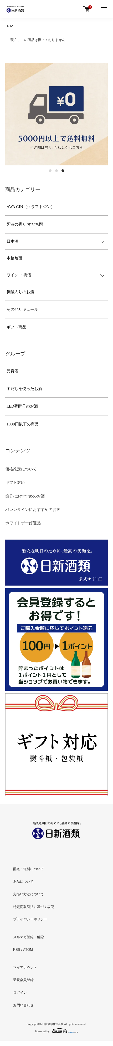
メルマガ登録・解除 (28, 937)
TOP (10, 26)
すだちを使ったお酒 (24, 389)
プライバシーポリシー (30, 919)
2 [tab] (56, 170)
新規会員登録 (23, 980)
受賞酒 (12, 371)
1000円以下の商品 (23, 424)
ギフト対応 (15, 482)
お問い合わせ (23, 1005)
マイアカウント (25, 967)
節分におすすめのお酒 (25, 496)
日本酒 (12, 241)
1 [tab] (50, 170)
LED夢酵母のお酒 (22, 406)
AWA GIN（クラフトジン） (31, 207)
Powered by (42, 1031)
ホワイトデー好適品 (23, 523)
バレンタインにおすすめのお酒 (32, 509)
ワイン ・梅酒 (19, 275)
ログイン (20, 992)
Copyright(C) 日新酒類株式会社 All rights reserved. (56, 1024)
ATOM (28, 950)
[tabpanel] (56, 114)
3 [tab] (62, 170)
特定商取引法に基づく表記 (33, 907)
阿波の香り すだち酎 (25, 224)
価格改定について (21, 469)
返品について (23, 881)
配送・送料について (28, 869)
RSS (16, 950)
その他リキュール (22, 309)
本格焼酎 (14, 258)
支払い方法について (28, 894)
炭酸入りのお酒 (20, 292)
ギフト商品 (16, 327)
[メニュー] (104, 9)
